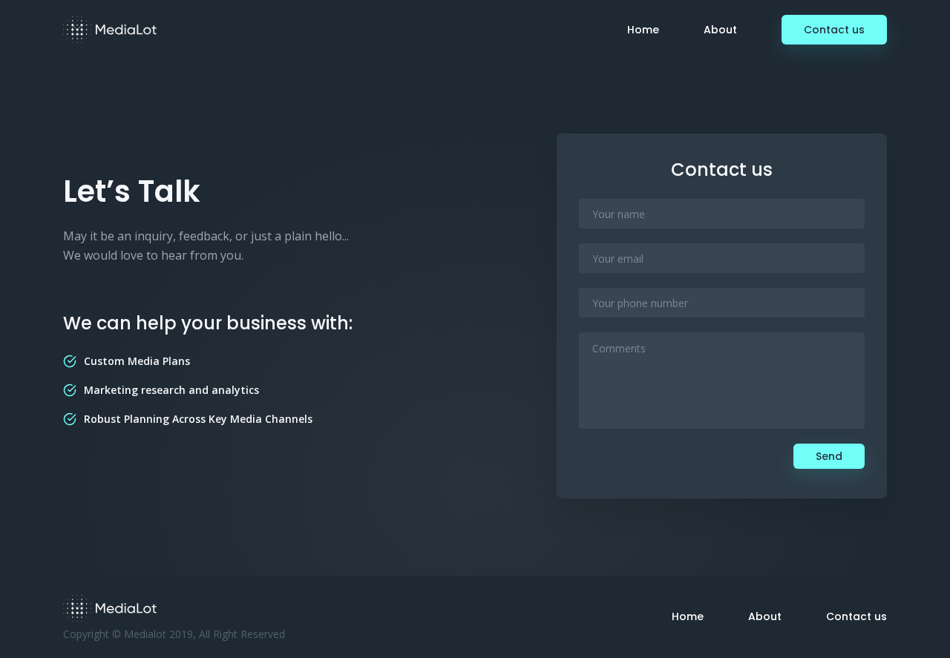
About (720, 29)
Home (643, 29)
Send (829, 456)
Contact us (834, 29)
